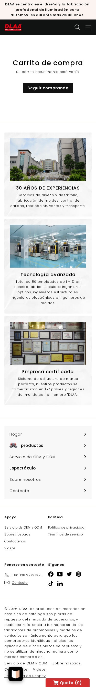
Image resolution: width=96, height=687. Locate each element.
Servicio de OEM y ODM (23, 527)
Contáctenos (15, 541)
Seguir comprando (47, 88)
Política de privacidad (66, 527)
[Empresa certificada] (48, 343)
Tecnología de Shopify (25, 675)
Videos (10, 548)
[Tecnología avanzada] (48, 246)
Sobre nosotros (17, 534)
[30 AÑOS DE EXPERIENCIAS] (48, 159)
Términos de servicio (65, 534)
